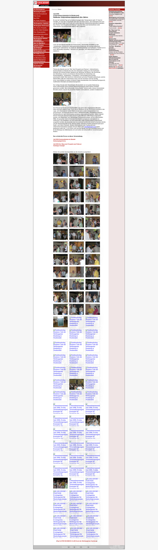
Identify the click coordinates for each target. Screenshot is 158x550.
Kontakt (84, 547)
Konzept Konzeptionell (40, 14)
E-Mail (78, 547)
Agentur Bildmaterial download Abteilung (40, 60)
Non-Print (36, 18)
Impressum (93, 547)
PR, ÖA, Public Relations (41, 30)
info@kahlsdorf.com (90, 127)
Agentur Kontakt (39, 63)
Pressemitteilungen (39, 56)
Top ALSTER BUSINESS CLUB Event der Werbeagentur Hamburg (77, 541)
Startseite (54, 9)
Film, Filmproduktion (39, 32)
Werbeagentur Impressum (38, 66)
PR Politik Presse (39, 53)
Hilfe (71, 547)
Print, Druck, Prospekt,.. (40, 28)
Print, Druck (37, 16)
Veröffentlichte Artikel (40, 58)
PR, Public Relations (40, 20)
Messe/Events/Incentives (41, 34)
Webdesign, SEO (39, 36)
